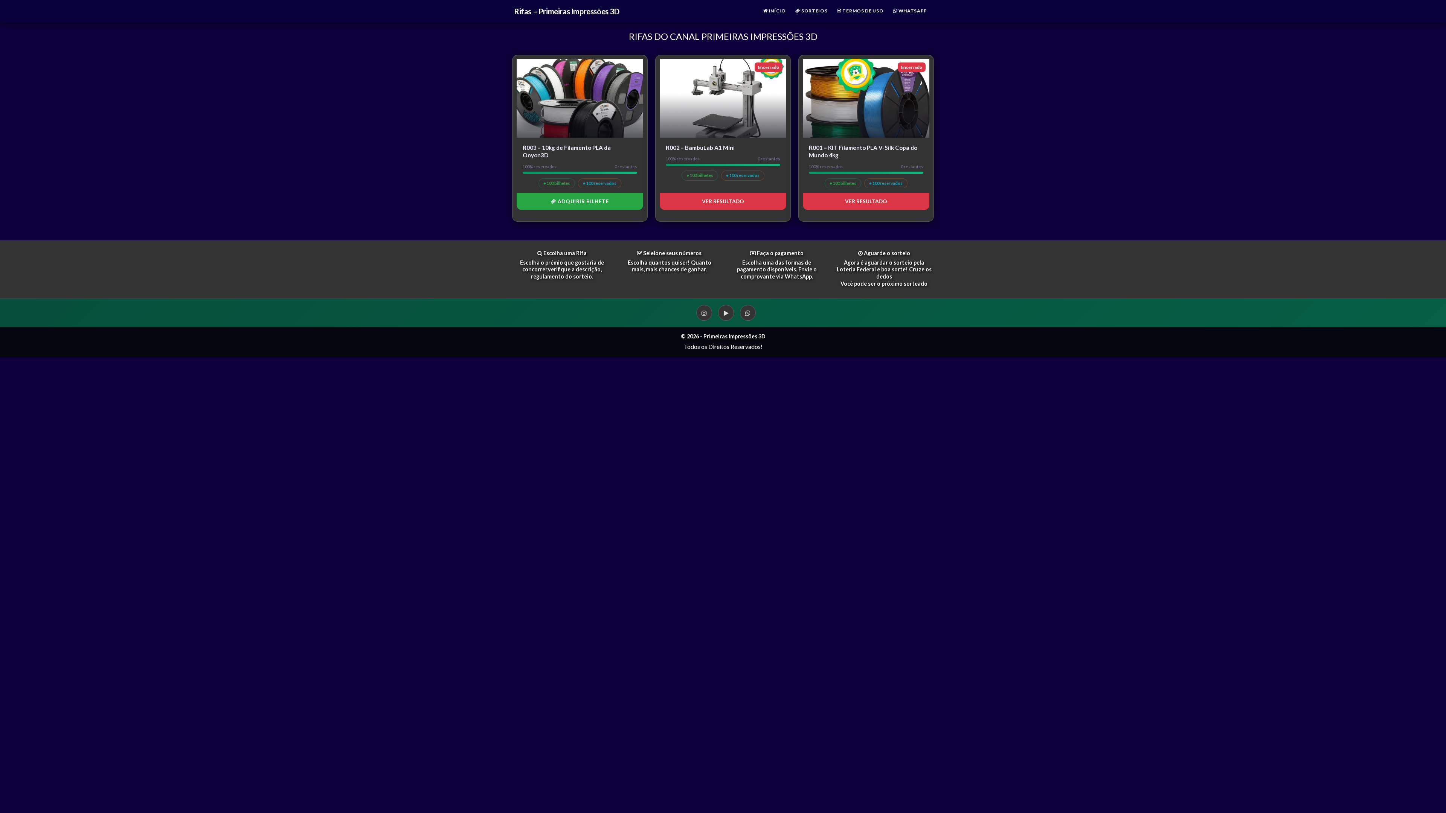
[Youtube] (726, 313)
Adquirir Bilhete (582, 201)
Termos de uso (863, 11)
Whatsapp (912, 11)
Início (777, 11)
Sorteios (813, 11)
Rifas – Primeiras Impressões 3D (566, 11)
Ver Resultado (723, 201)
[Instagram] (704, 313)
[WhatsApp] (748, 313)
